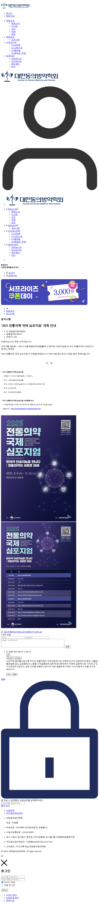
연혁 (13, 220)
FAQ (13, 255)
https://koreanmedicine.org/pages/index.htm (26, 409)
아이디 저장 (9, 882)
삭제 (19, 658)
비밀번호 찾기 (12, 898)
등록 (67, 647)
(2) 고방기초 (16, 236)
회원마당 (12, 245)
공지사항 (15, 228)
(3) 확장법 (15, 239)
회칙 (13, 223)
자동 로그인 (9, 885)
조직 (13, 217)
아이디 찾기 (11, 895)
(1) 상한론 (15, 234)
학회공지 (12, 225)
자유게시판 (16, 247)
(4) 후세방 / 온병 (18, 242)
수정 (11, 658)
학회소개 (12, 209)
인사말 (14, 215)
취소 (9, 674)
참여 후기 (15, 253)
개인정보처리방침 (14, 813)
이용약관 (10, 810)
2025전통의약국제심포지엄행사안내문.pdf (23, 632)
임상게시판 (16, 250)
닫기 (8, 806)
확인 (3, 806)
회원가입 (10, 16)
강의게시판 (13, 231)
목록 (3, 679)
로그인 (9, 13)
